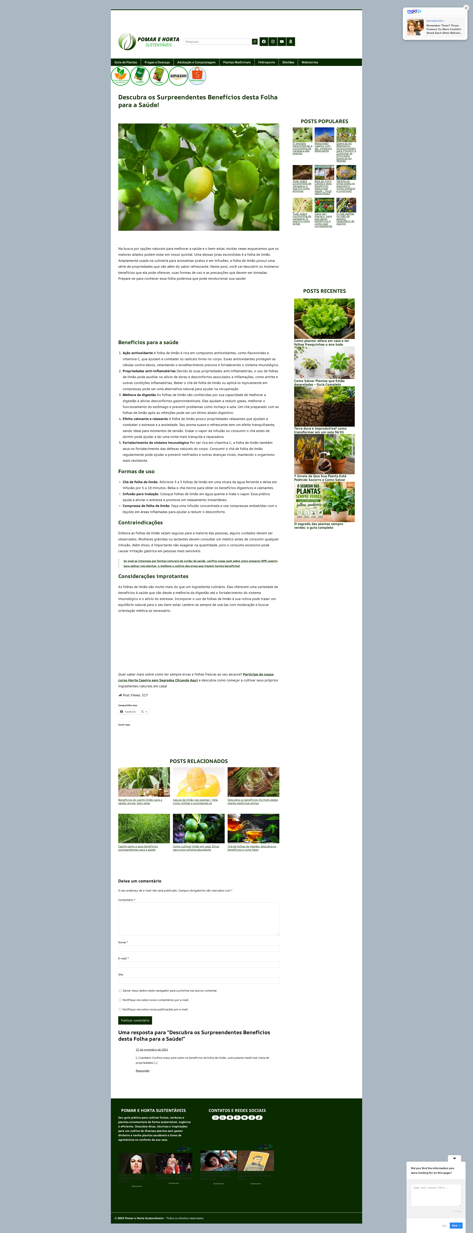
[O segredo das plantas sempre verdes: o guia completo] (324, 502)
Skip (444, 1225)
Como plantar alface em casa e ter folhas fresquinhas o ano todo (321, 342)
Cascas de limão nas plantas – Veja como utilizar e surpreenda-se (195, 801)
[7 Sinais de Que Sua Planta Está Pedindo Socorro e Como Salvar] (324, 454)
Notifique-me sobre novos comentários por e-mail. (156, 1000)
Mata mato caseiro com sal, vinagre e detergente (323, 147)
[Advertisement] (222, 17)
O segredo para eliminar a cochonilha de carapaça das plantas (302, 148)
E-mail (123, 958)
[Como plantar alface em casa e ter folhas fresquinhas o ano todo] (324, 319)
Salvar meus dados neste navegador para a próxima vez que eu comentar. (170, 990)
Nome (123, 942)
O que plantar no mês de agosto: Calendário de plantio (345, 219)
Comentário (126, 900)
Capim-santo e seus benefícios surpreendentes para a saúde (138, 847)
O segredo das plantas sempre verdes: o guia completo (318, 526)
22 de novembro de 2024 (152, 1050)
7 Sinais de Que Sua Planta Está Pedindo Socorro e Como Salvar (320, 478)
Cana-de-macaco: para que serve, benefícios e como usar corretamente (323, 220)
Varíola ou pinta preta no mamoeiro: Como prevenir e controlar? (345, 186)
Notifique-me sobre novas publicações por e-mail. (155, 1009)
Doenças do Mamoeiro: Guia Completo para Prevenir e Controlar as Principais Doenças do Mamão (346, 152)
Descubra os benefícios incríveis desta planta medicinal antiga (253, 801)
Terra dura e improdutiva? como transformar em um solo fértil (320, 430)
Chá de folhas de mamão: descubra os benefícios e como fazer (252, 847)
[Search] (255, 41)
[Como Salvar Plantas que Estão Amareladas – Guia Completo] (324, 362)
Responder (143, 1071)
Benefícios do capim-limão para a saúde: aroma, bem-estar (140, 801)
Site (120, 974)
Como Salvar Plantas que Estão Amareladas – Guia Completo (319, 382)
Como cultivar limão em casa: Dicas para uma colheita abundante (196, 847)
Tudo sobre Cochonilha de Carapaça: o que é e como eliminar (302, 186)
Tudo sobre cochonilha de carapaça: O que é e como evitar (302, 219)
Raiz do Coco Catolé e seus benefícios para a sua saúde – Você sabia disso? (323, 187)
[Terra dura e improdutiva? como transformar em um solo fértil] (324, 406)
